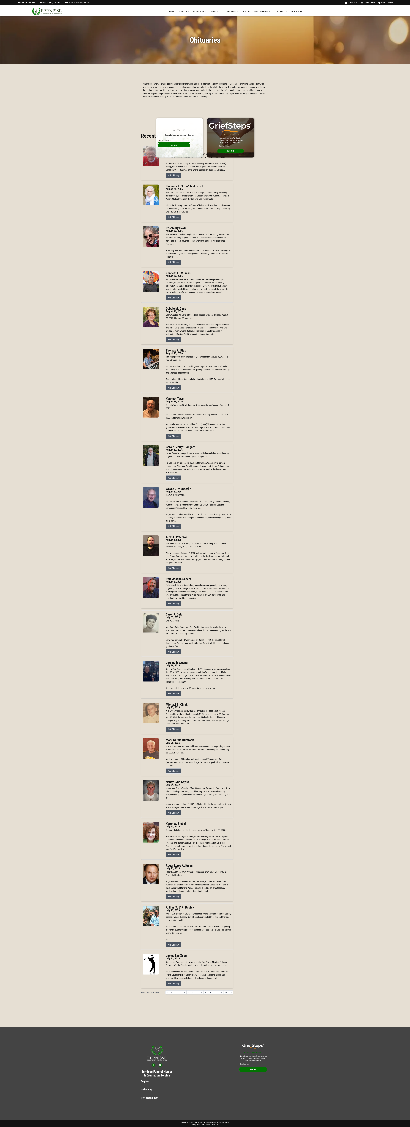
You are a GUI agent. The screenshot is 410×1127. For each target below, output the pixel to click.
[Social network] (160, 1065)
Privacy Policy (196, 1125)
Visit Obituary (173, 175)
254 (226, 992)
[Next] (231, 992)
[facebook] (153, 1065)
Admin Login (214, 1125)
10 (210, 992)
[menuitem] (171, 11)
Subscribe (253, 1069)
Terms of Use (205, 1125)
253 (220, 992)
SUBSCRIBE (174, 145)
